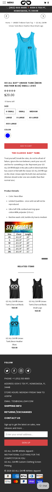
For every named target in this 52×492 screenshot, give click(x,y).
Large (9, 117)
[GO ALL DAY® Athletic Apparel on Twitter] (7, 370)
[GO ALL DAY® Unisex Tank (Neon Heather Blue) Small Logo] (26, 53)
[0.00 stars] (10, 90)
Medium (34, 111)
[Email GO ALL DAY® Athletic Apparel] (28, 370)
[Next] (43, 16)
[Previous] (7, 16)
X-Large (20, 117)
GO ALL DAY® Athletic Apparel (26, 470)
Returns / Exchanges (18, 412)
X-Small (10, 111)
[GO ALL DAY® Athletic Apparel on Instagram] (21, 370)
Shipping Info (13, 406)
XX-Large (33, 117)
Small (22, 111)
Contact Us (12, 418)
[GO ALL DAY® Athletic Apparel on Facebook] (14, 370)
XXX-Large (11, 123)
